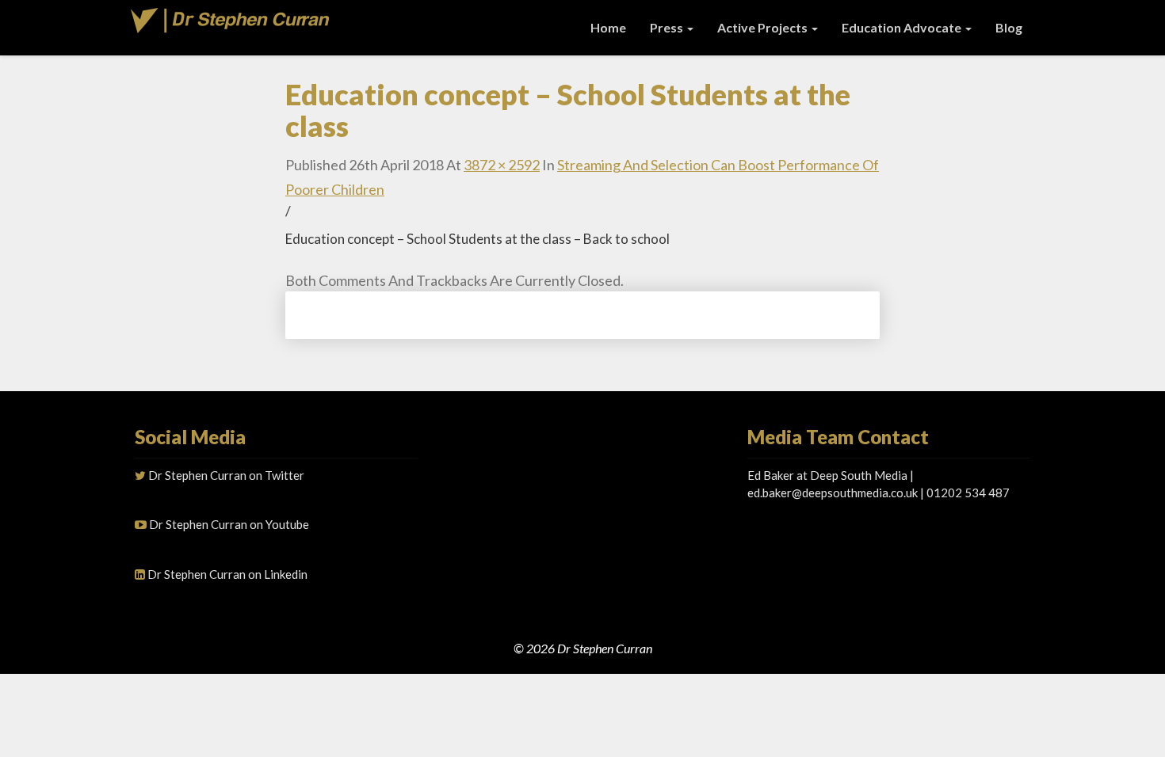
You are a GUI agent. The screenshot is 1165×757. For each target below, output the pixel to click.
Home (608, 27)
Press (668, 27)
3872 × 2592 (502, 164)
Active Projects (763, 27)
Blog (1008, 27)
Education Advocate (903, 27)
